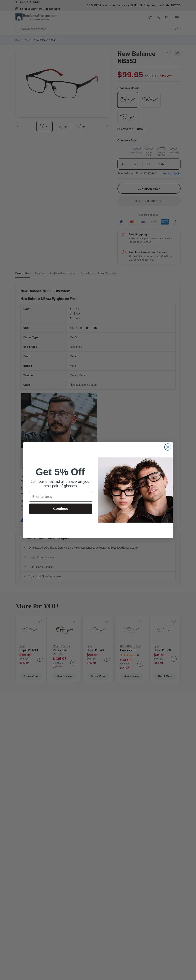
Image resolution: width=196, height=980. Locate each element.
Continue (60, 509)
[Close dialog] (167, 447)
